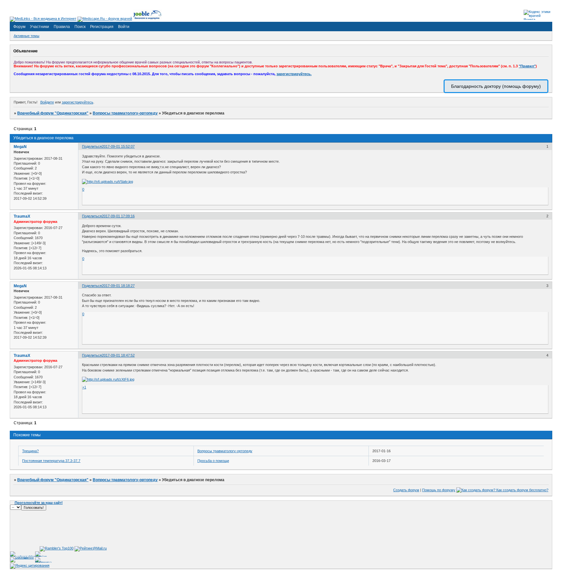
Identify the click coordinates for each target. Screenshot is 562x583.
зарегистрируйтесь (77, 102)
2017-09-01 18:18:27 (118, 286)
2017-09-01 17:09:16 (118, 216)
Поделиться (92, 146)
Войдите (47, 102)
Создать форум (406, 490)
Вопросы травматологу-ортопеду (125, 113)
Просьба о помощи (213, 461)
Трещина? (30, 451)
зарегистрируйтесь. (294, 74)
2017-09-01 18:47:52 (118, 355)
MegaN (20, 146)
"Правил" (527, 66)
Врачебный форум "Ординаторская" (52, 113)
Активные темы (26, 36)
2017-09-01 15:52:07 (118, 146)
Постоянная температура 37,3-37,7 (51, 461)
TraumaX (22, 216)
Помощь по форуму (438, 490)
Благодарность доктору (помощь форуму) (496, 86)
